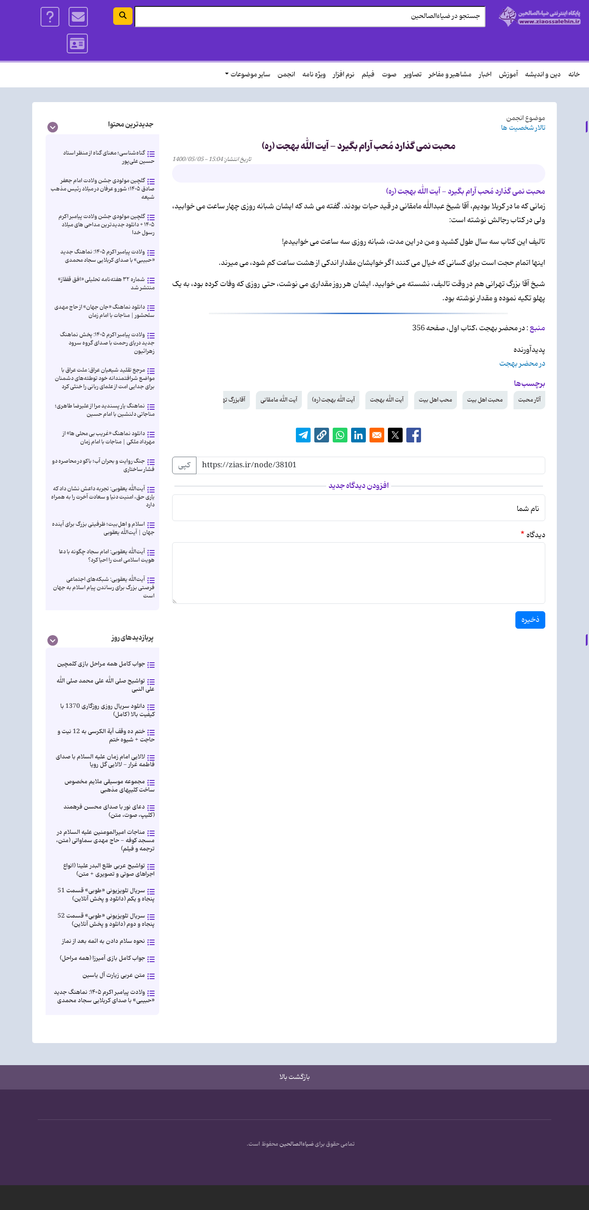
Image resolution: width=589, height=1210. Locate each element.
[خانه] (540, 16)
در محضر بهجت (522, 364)
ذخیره (530, 620)
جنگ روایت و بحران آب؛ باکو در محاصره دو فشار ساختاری (103, 465)
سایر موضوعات (250, 74)
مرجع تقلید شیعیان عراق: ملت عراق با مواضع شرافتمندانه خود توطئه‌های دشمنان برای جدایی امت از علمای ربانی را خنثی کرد (105, 378)
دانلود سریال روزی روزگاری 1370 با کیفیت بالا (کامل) (107, 710)
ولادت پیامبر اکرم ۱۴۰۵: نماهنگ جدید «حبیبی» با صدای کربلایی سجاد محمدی (107, 255)
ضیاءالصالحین (296, 1144)
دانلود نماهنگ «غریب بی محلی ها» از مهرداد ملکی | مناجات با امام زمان (109, 437)
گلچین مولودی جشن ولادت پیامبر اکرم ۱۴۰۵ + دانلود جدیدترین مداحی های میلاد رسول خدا (106, 224)
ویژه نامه (314, 74)
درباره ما (50, 17)
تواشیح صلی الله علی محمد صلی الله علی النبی (106, 685)
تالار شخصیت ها (523, 128)
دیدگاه (535, 535)
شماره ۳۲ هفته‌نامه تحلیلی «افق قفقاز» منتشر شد (106, 283)
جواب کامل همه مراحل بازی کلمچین (101, 664)
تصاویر (413, 74)
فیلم (368, 74)
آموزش (508, 74)
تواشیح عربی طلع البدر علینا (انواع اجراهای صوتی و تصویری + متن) (109, 870)
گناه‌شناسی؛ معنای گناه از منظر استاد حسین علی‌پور (109, 157)
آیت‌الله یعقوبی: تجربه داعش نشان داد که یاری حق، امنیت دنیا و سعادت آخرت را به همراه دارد (103, 497)
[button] (321, 435)
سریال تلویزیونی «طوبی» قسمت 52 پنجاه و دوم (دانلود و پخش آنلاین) (106, 920)
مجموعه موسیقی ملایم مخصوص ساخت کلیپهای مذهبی (109, 786)
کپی (184, 465)
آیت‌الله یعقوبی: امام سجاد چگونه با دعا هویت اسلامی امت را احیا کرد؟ (107, 555)
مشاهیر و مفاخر (450, 74)
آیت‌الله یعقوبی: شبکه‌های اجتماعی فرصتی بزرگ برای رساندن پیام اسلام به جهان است (104, 587)
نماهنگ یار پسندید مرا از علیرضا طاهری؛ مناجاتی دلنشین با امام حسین (105, 410)
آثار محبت (529, 400)
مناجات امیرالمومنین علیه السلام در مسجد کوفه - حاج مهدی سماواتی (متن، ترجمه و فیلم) (105, 840)
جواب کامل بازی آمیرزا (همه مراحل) (102, 958)
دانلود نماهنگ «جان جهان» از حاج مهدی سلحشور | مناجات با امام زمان (104, 311)
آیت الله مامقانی (278, 400)
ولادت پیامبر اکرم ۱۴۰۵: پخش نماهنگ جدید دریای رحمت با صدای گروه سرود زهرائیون (107, 343)
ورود (77, 43)
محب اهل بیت (435, 400)
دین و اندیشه (543, 74)
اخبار (485, 74)
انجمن (286, 74)
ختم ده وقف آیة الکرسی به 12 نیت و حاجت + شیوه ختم (106, 736)
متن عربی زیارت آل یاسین (113, 975)
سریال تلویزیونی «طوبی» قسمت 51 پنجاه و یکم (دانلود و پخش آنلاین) (106, 895)
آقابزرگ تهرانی (229, 400)
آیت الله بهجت (387, 400)
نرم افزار (343, 74)
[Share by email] (377, 435)
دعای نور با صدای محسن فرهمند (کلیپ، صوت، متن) (109, 811)
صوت (389, 74)
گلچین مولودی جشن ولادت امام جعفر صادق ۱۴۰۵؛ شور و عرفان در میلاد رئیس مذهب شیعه (103, 188)
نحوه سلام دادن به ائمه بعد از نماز (103, 941)
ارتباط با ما (78, 17)
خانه (574, 74)
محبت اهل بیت (485, 400)
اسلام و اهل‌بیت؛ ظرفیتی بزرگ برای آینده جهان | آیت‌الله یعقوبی (103, 528)
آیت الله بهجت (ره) (333, 400)
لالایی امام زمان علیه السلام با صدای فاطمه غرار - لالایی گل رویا (105, 761)
